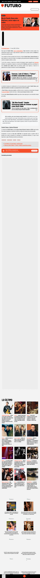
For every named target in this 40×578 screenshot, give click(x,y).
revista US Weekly (5, 92)
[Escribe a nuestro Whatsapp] (38, 5)
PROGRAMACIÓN (9, 1)
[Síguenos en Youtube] (35, 5)
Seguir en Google (34, 150)
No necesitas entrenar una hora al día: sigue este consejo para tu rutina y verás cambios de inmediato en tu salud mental (28, 513)
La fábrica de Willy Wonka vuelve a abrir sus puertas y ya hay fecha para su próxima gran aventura (11, 572)
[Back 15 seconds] (22, 576)
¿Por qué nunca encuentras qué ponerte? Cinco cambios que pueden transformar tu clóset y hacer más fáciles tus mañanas (28, 532)
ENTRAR (30, 1)
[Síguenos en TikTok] (30, 5)
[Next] (29, 576)
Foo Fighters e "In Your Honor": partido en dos (13, 143)
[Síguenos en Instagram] (29, 5)
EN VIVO (5, 1)
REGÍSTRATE (36, 1)
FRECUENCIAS (15, 1)
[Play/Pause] (24, 576)
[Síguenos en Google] (27, 5)
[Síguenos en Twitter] (34, 5)
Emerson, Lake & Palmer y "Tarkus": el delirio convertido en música (17, 145)
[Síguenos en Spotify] (37, 5)
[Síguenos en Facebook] (32, 5)
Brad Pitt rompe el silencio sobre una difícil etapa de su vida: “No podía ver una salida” (11, 553)
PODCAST (19, 1)
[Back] (19, 576)
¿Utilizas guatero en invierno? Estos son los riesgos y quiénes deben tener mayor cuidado (28, 572)
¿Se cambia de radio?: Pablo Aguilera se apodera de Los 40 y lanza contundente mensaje (11, 513)
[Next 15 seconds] (27, 576)
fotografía (36, 62)
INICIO (3, 1)
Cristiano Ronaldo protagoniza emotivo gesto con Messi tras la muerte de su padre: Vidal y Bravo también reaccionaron (28, 553)
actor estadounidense (18, 50)
